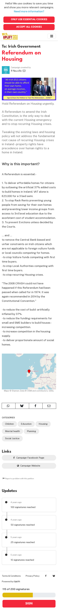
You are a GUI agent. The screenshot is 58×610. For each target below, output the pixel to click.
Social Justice (12, 438)
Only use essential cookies (29, 19)
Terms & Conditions (11, 576)
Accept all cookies (29, 27)
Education (26, 424)
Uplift (17, 581)
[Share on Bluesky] (22, 406)
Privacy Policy (32, 576)
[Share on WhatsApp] (8, 406)
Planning (31, 431)
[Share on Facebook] (36, 406)
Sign (29, 603)
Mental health (12, 431)
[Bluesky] (53, 575)
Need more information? (29, 11)
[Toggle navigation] (51, 36)
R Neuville (16, 71)
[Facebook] (45, 575)
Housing (43, 424)
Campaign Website (30, 465)
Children (9, 424)
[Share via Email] (49, 406)
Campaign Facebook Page (30, 457)
